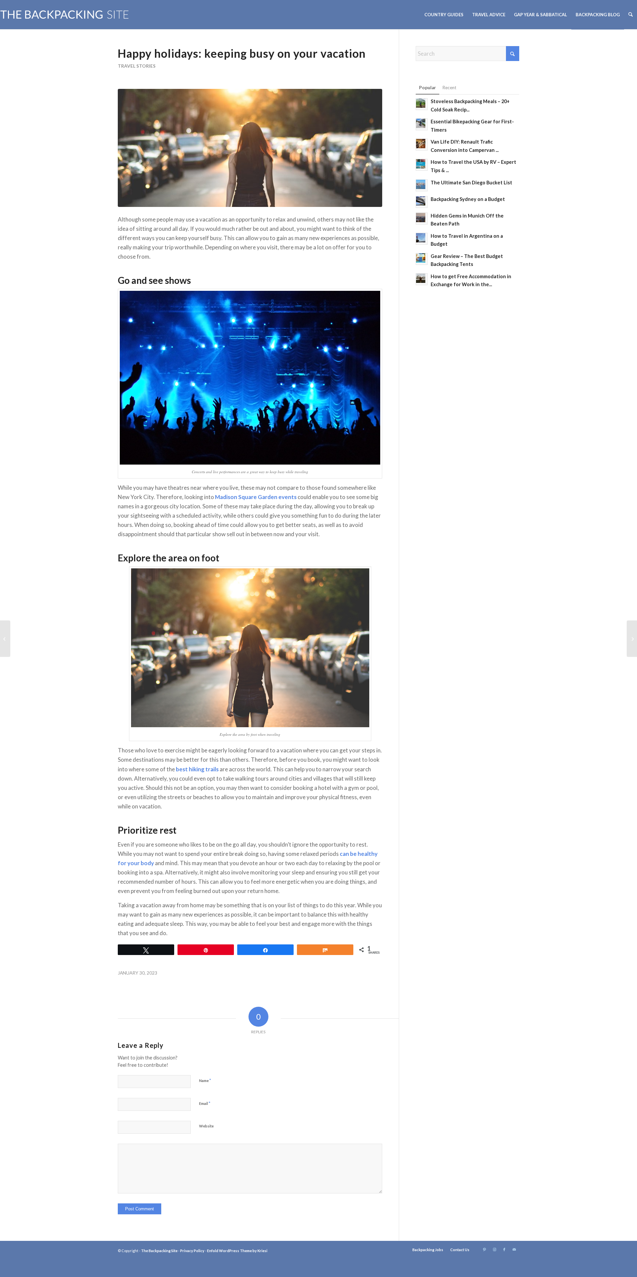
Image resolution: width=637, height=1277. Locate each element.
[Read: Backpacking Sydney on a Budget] (422, 202)
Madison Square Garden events (256, 496)
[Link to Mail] (514, 1249)
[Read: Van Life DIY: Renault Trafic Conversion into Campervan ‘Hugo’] (422, 145)
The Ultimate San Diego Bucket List (471, 182)
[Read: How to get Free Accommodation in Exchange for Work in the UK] (422, 279)
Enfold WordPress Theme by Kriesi (237, 1250)
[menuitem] (444, 14)
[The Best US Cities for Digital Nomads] (632, 638)
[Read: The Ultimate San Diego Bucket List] (422, 185)
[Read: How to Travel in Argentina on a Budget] (422, 239)
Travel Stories (137, 66)
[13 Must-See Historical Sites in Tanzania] (5, 638)
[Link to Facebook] (504, 1249)
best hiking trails (197, 769)
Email (204, 1103)
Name (205, 1080)
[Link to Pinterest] (484, 1249)
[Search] (630, 14)
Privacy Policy (192, 1250)
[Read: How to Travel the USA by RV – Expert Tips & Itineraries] (422, 165)
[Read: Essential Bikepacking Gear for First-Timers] (422, 124)
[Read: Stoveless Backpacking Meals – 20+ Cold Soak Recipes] (422, 104)
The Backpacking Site (159, 1250)
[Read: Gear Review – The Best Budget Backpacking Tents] (422, 259)
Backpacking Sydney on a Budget (468, 199)
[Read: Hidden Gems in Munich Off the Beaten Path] (422, 218)
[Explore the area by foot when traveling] (250, 148)
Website (206, 1126)
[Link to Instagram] (494, 1249)
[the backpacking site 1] (64, 14)
